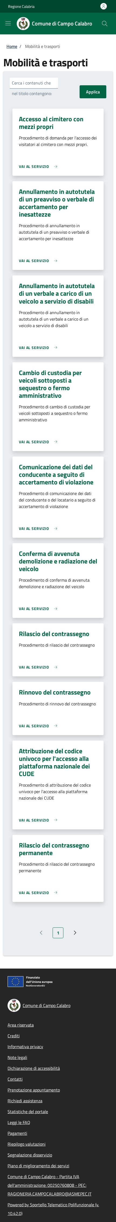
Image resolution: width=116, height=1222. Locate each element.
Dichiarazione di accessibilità (34, 1068)
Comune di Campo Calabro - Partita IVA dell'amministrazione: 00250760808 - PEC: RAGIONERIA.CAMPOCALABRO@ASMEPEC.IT (49, 1185)
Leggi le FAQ (19, 1122)
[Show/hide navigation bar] (8, 23)
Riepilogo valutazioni (27, 1144)
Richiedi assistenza (25, 1100)
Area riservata (21, 1025)
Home (11, 46)
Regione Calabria (21, 6)
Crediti (14, 1035)
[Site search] (104, 23)
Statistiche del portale (28, 1111)
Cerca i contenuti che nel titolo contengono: (32, 88)
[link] (39, 166)
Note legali (17, 1057)
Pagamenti (17, 1133)
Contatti (15, 1079)
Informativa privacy (25, 1046)
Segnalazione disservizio (30, 1155)
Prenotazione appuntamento (34, 1090)
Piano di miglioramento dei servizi (38, 1165)
